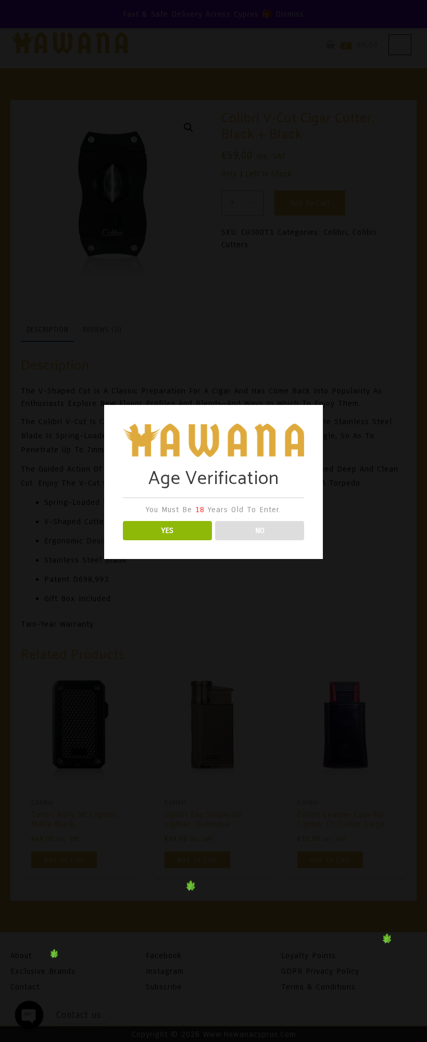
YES (167, 530)
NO (260, 530)
